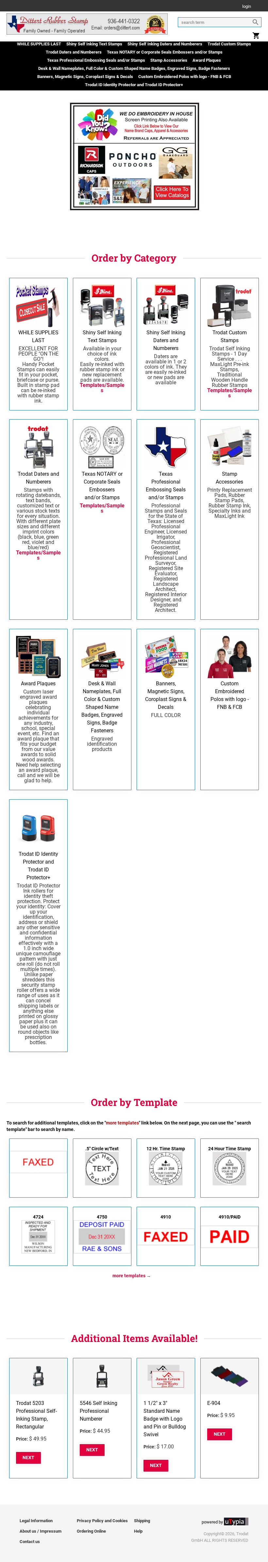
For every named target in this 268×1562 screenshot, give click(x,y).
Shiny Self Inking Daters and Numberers (164, 43)
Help (138, 1531)
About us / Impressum (40, 1531)
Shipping (142, 1520)
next (28, 1457)
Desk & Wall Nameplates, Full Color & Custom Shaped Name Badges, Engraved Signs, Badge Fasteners (134, 68)
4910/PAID (230, 1216)
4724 (38, 1216)
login (246, 7)
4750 (102, 1216)
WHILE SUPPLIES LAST (39, 43)
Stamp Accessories (168, 60)
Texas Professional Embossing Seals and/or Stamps (96, 60)
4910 (165, 1216)
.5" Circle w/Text (102, 1148)
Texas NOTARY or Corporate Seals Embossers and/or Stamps (165, 52)
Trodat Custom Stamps (229, 43)
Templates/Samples (102, 387)
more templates (128, 1275)
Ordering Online (91, 1531)
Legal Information (36, 1520)
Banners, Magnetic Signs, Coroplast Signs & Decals (85, 76)
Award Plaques (207, 60)
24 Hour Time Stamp (229, 1148)
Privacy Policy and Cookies (102, 1520)
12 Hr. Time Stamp (165, 1148)
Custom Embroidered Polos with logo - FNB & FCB (184, 76)
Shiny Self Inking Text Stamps (94, 43)
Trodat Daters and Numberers (74, 52)
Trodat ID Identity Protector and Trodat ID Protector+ (134, 84)
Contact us (30, 1541)
